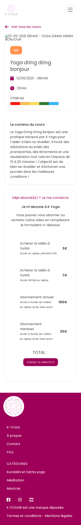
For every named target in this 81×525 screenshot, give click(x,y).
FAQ (10, 452)
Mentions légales (58, 515)
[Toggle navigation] (70, 10)
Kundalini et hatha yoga (26, 472)
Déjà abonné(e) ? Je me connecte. (40, 197)
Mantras (13, 488)
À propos (14, 435)
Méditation (15, 480)
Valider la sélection (41, 362)
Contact (13, 443)
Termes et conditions (24, 515)
